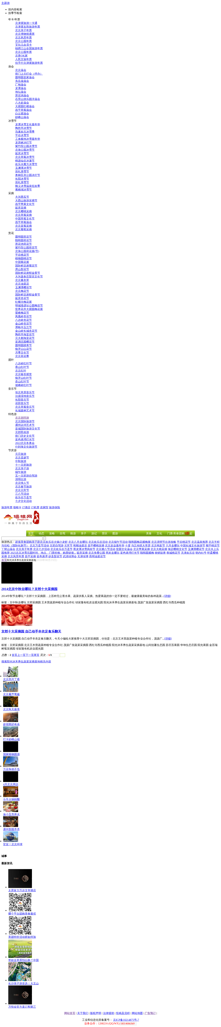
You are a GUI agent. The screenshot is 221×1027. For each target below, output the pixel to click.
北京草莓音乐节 (25, 406)
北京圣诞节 (22, 457)
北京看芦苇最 (11, 694)
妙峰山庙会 (22, 117)
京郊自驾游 (57, 545)
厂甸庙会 (20, 84)
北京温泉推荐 (199, 541)
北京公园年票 (23, 41)
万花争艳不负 (11, 769)
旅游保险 (54, 507)
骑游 (73, 533)
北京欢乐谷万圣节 (61, 549)
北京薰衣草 (22, 280)
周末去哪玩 (112, 552)
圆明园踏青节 (23, 345)
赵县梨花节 (55, 556)
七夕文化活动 (23, 501)
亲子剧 (36, 541)
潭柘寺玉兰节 (23, 327)
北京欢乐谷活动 (98, 541)
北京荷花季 (22, 356)
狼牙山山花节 (23, 348)
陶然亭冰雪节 (23, 128)
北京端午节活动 (118, 541)
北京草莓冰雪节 (25, 157)
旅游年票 (6, 507)
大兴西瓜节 (22, 196)
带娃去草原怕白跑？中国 (23, 960)
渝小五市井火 (11, 814)
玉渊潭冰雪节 (23, 167)
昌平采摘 (30, 556)
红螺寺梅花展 (23, 301)
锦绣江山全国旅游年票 (29, 48)
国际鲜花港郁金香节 (27, 272)
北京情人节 (22, 482)
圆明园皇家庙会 (25, 77)
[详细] (167, 596)
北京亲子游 (22, 468)
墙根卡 (17, 507)
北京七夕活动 (41, 549)
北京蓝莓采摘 (23, 225)
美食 (149, 533)
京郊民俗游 (22, 432)
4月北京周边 (10, 784)
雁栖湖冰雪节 (23, 189)
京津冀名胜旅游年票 (27, 26)
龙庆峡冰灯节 (23, 142)
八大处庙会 (22, 102)
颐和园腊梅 (147, 552)
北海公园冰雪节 (25, 149)
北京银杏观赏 (23, 374)
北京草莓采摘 (23, 214)
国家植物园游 (11, 754)
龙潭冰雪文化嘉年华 (27, 124)
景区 (104, 533)
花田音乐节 (22, 403)
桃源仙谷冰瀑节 (25, 160)
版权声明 (95, 1013)
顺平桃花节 (213, 545)
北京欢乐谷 (47, 541)
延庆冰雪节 (22, 153)
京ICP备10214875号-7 (126, 1019)
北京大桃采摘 (159, 549)
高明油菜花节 (97, 556)
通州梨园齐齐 (11, 829)
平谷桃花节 (22, 254)
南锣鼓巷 (160, 552)
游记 (94, 533)
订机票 (35, 507)
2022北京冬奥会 (25, 443)
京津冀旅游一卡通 (26, 23)
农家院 (44, 507)
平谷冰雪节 (22, 135)
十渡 (128, 545)
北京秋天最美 (11, 709)
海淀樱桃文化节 (177, 549)
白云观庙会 (22, 113)
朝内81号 (200, 552)
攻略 (52, 533)
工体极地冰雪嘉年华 (27, 138)
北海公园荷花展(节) (27, 251)
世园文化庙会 (124, 549)
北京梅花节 (22, 291)
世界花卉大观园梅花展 (29, 309)
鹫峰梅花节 (22, 312)
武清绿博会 (70, 556)
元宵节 (68, 545)
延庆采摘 (20, 207)
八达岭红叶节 (23, 363)
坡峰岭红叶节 (23, 385)
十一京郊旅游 (23, 464)
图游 (115, 533)
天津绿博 (82, 556)
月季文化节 (22, 352)
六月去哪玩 (173, 545)
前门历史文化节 (25, 435)
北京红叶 (20, 370)
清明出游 (20, 479)
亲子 (83, 533)
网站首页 (69, 1013)
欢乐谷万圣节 (23, 497)
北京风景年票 (23, 37)
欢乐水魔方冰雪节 (26, 164)
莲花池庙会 (22, 95)
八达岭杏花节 (23, 319)
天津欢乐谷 (188, 552)
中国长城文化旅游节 (192, 545)
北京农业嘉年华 (114, 545)
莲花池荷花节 (23, 243)
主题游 (5, 3)
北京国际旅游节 (25, 421)
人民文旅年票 (23, 59)
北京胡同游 (22, 417)
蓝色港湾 (42, 556)
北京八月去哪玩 (78, 541)
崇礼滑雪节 (22, 171)
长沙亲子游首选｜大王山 (23, 983)
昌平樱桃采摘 (96, 545)
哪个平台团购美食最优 (22, 913)
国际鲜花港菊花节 (26, 265)
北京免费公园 (96, 552)
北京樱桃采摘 (23, 211)
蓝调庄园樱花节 (25, 341)
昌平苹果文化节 (25, 204)
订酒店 (26, 507)
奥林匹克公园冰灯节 (27, 175)
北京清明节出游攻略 (163, 541)
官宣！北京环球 (12, 844)
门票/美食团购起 (179, 533)
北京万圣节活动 (39, 545)
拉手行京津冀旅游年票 (29, 62)
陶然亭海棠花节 (25, 334)
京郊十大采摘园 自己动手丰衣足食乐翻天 (31, 631)
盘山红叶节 (22, 381)
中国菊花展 (22, 262)
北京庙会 (20, 70)
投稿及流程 (123, 1013)
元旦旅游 (20, 453)
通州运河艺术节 (25, 424)
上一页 (21, 655)
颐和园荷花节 (23, 240)
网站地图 (137, 1013)
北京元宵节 (22, 490)
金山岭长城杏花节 (26, 330)
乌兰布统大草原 (141, 545)
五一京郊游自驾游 (26, 475)
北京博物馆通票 (25, 33)
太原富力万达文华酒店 (22, 890)
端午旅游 (20, 472)
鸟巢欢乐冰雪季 (25, 131)
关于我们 (82, 1013)
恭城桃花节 (173, 552)
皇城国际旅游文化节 (27, 428)
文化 (159, 533)
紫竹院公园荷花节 (26, 247)
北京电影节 (158, 545)
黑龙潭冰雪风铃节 (84, 549)
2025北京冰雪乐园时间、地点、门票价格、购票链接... (43, 552)
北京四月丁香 (11, 679)
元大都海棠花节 (25, 338)
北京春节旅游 (23, 486)
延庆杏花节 (22, 298)
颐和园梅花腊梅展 (139, 541)
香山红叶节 (22, 367)
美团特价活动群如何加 (22, 936)
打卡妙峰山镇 (11, 739)
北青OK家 (21, 55)
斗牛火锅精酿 (11, 799)
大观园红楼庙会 (25, 106)
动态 (41, 533)
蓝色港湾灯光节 (25, 439)
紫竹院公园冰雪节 (26, 146)
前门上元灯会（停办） (29, 73)
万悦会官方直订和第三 (22, 1006)
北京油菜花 (22, 283)
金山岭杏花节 (23, 323)
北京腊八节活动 (105, 549)
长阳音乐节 (22, 399)
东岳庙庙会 (22, 80)
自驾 (62, 533)
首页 (31, 533)
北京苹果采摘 (141, 549)
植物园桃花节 (23, 258)
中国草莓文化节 (25, 218)
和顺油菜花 (80, 545)
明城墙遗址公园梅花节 (29, 305)
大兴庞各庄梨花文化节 (29, 276)
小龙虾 (63, 541)
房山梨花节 (22, 269)
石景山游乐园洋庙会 (27, 99)
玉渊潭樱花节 (23, 287)
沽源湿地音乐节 (25, 396)
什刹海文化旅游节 (26, 446)
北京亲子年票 (23, 30)
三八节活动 (22, 493)
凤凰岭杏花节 (23, 316)
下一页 (30, 655)
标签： (5, 602)
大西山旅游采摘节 (26, 200)
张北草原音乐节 (25, 392)
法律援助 (108, 1013)
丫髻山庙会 (8, 549)
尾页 (36, 655)
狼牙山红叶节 (23, 377)
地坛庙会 (20, 91)
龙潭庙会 (20, 88)
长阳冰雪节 (22, 178)
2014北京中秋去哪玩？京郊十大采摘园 (29, 589)
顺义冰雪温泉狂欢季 (27, 186)
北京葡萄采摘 (23, 229)
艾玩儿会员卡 (23, 44)
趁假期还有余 (11, 724)
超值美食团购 (23, 541)
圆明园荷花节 (23, 236)
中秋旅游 (20, 461)
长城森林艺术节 (25, 410)
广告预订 (150, 1013)
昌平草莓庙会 (23, 109)
